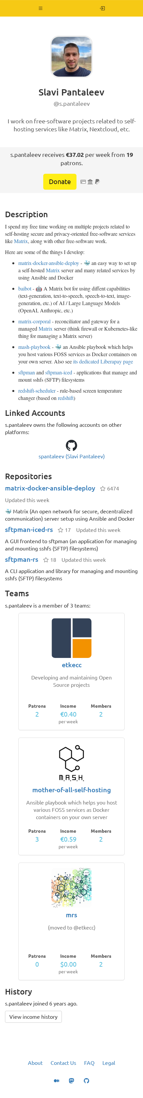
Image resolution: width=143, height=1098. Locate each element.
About (35, 1063)
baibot (24, 288)
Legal (108, 1063)
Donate (60, 181)
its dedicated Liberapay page (103, 361)
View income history (33, 1017)
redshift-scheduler (37, 390)
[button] (41, 8)
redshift (65, 397)
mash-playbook (34, 346)
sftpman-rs (21, 559)
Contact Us (63, 1063)
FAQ (89, 1063)
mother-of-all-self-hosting (71, 790)
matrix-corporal (34, 321)
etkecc (71, 665)
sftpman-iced (58, 372)
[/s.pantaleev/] (102, 8)
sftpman (26, 372)
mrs (71, 915)
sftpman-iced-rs (29, 529)
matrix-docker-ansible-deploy (48, 262)
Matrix (21, 240)
